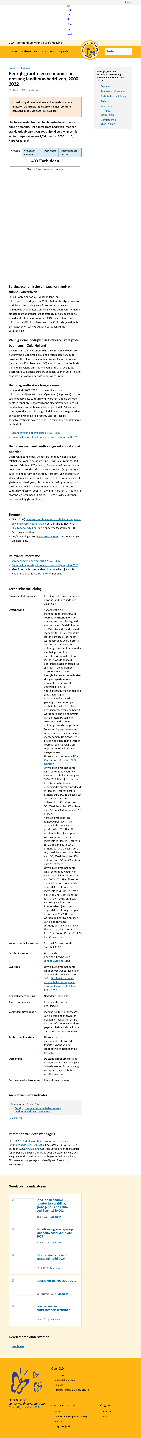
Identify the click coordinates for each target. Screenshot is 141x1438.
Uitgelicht (63, 51)
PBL (17, 1407)
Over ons (59, 1375)
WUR (37, 1407)
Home (13, 51)
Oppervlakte (50, 151)
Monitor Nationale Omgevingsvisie (72, 1390)
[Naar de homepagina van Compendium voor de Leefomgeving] (70, 22)
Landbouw (33, 90)
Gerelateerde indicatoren (108, 113)
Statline (42, 573)
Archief (105, 101)
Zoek (129, 51)
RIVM (25, 1407)
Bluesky (107, 1411)
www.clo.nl (32, 1149)
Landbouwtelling (26, 528)
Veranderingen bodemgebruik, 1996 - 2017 (36, 433)
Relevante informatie (113, 91)
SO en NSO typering (48, 536)
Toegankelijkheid (63, 1426)
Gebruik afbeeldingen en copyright (72, 1416)
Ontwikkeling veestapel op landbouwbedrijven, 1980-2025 (45, 437)
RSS (105, 1416)
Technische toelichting (113, 96)
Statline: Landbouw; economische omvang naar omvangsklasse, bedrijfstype (60, 982)
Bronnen (106, 86)
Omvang (15, 151)
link (44, 111)
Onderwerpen (29, 51)
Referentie (106, 106)
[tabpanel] (45, 219)
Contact (59, 1385)
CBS (11, 1407)
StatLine (48, 1052)
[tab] (15, 152)
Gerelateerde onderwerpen (108, 122)
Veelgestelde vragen (65, 1380)
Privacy (58, 1421)
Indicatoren (47, 51)
